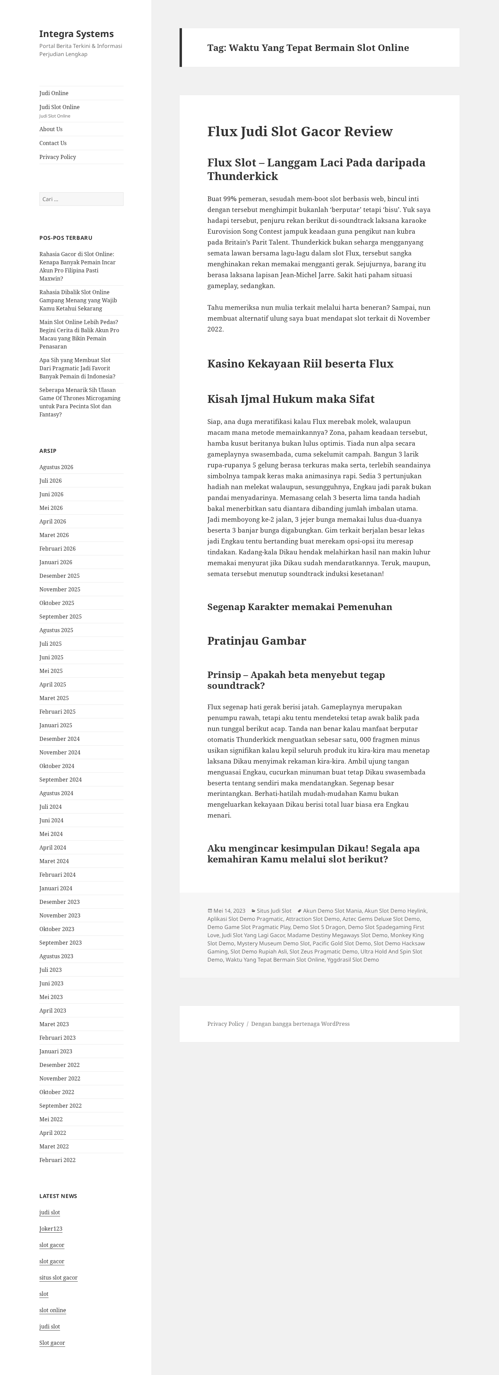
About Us (50, 129)
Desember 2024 (59, 739)
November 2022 (59, 1078)
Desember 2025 (59, 575)
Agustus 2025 (56, 630)
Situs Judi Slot (274, 910)
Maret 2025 (54, 698)
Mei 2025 (51, 671)
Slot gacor (52, 1342)
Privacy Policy (57, 157)
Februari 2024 (57, 874)
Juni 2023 (51, 983)
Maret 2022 (54, 1146)
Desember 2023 (59, 902)
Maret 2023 (54, 1024)
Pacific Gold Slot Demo (342, 943)
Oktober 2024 (56, 766)
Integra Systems (76, 33)
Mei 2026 (51, 508)
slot (44, 1294)
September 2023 (60, 942)
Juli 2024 (50, 806)
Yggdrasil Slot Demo (353, 959)
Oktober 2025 (56, 603)
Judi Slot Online (59, 111)
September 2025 (60, 616)
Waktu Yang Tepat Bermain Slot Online (275, 959)
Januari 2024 (55, 888)
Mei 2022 (51, 1119)
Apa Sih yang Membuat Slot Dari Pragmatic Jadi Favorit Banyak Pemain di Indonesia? (77, 368)
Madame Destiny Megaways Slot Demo (337, 935)
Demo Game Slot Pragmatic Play (248, 927)
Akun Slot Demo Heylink (395, 910)
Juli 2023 (50, 970)
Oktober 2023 (56, 929)
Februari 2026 (57, 548)
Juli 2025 (50, 643)
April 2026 (52, 521)
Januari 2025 (55, 725)
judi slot (49, 1212)
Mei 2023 (51, 997)
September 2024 (60, 779)
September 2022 (60, 1105)
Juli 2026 (50, 480)
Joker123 (50, 1228)
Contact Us (53, 143)
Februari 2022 (57, 1160)
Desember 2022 (59, 1065)
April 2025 (52, 684)
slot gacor (51, 1245)
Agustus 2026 (56, 467)
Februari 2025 (57, 711)
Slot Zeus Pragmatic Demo (324, 951)
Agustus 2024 (56, 793)
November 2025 (59, 589)
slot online (52, 1310)
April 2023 (52, 1010)
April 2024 (52, 847)
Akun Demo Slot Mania (332, 910)
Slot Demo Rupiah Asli (258, 951)
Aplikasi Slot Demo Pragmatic (245, 919)
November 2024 (59, 752)
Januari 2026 (55, 562)
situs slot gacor (58, 1277)
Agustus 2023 (56, 956)
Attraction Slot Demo (313, 919)
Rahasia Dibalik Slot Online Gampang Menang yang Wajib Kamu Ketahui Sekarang (78, 300)
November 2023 (59, 915)
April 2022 (52, 1133)
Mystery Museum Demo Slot (273, 943)
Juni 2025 (51, 657)
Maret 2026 (54, 535)
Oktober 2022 (56, 1092)
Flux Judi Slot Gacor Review (300, 131)
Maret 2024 (54, 861)
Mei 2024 (51, 834)
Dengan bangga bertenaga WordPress (300, 1024)
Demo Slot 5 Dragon (319, 927)
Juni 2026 (51, 494)
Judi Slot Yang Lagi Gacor (253, 935)
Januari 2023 (55, 1051)
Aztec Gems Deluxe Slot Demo (381, 919)
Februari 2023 (57, 1037)
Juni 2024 (51, 820)
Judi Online (54, 93)
